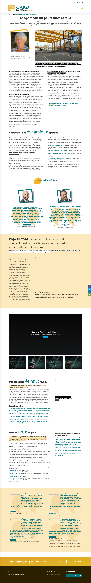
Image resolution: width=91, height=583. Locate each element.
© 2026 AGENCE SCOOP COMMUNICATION (16, 574)
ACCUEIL (11, 14)
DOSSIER (16, 14)
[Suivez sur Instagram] (80, 2)
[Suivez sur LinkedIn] (77, 2)
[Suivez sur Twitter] (72, 575)
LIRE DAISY (77, 561)
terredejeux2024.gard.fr (14, 481)
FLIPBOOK (61, 561)
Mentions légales (50, 576)
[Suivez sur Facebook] (74, 2)
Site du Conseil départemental (53, 574)
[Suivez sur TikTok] (82, 2)
